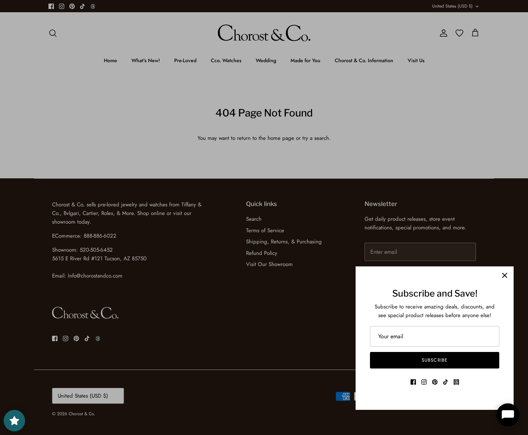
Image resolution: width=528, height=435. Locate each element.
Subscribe (434, 360)
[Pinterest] (434, 382)
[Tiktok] (445, 382)
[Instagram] (424, 382)
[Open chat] (507, 414)
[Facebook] (413, 382)
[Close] (505, 275)
